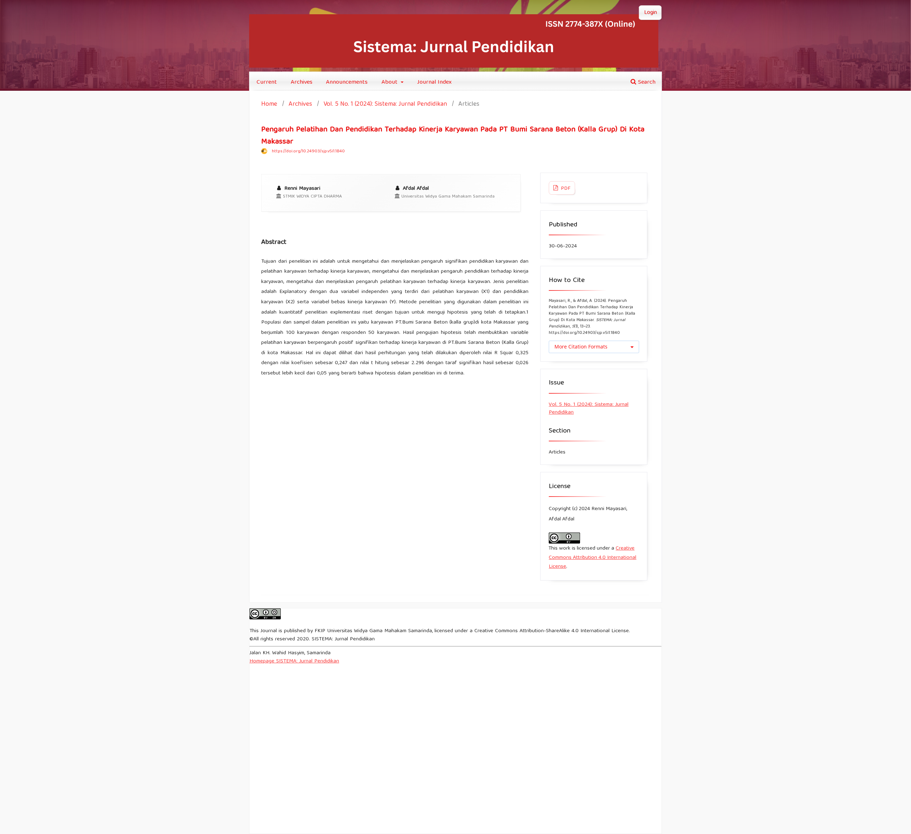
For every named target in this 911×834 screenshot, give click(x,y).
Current (267, 82)
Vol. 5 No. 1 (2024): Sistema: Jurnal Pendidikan (385, 105)
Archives (301, 82)
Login (650, 13)
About (390, 82)
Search (645, 82)
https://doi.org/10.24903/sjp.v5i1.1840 (308, 151)
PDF (564, 188)
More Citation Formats (580, 346)
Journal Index (434, 82)
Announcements (347, 82)
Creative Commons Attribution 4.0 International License (592, 557)
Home (269, 105)
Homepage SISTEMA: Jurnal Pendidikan (294, 661)
